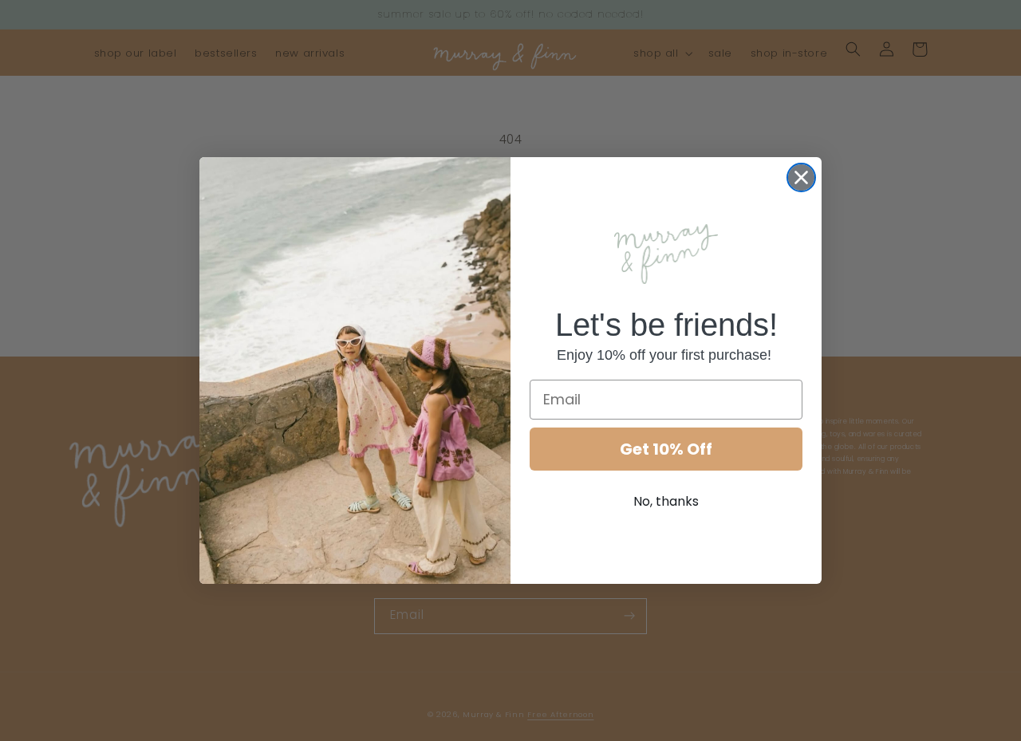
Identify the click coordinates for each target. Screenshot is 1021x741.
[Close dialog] (801, 177)
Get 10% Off (666, 449)
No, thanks (666, 501)
